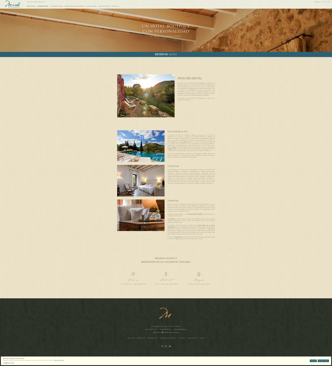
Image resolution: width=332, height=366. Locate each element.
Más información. (59, 360)
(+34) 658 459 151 (166, 329)
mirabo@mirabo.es (181, 329)
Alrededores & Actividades (168, 338)
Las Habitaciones (153, 338)
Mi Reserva (158, 332)
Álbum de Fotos (192, 338)
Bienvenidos (131, 338)
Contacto (202, 338)
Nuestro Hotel (141, 338)
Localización (181, 338)
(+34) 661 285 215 (40, 1)
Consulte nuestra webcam (171, 332)
